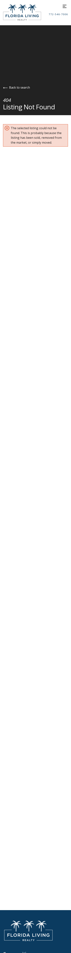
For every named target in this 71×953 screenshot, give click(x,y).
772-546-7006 (58, 14)
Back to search (19, 87)
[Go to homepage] (26, 12)
